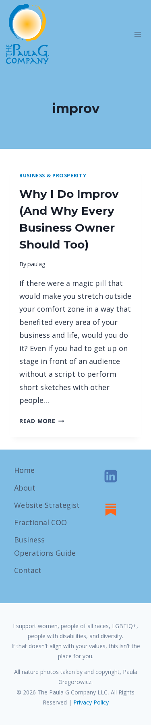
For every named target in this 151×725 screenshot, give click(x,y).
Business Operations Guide (45, 546)
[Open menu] (137, 34)
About (24, 488)
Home (24, 470)
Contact (27, 570)
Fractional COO (40, 522)
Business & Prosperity (52, 175)
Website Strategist (47, 505)
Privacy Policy (91, 702)
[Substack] (110, 509)
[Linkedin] (110, 476)
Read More (41, 421)
